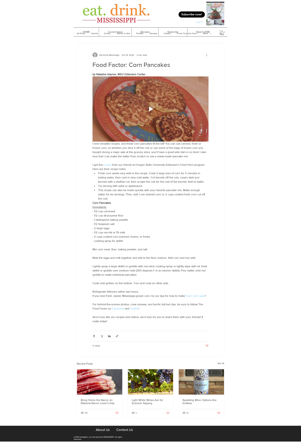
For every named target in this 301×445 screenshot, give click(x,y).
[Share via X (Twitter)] (101, 336)
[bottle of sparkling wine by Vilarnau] (201, 382)
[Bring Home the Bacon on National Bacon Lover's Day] (99, 382)
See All (220, 363)
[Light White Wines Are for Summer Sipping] (150, 382)
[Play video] (150, 109)
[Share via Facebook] (93, 336)
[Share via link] (117, 336)
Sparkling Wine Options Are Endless (199, 401)
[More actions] (207, 55)
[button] (145, 32)
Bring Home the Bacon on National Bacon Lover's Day (97, 401)
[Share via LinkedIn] (109, 336)
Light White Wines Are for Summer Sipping (147, 401)
